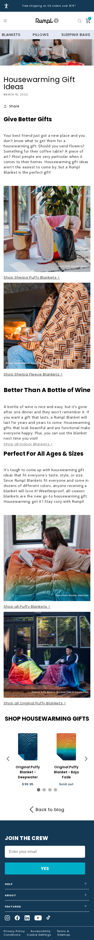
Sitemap (63, 935)
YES (45, 868)
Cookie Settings (39, 935)
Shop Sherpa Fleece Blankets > (33, 374)
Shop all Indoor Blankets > (28, 444)
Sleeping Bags (75, 34)
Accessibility (41, 931)
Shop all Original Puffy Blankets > (35, 703)
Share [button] (14, 106)
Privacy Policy (14, 931)
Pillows (41, 34)
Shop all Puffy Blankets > (27, 606)
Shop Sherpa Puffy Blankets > (32, 277)
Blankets (11, 34)
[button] (6, 20)
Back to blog (50, 810)
